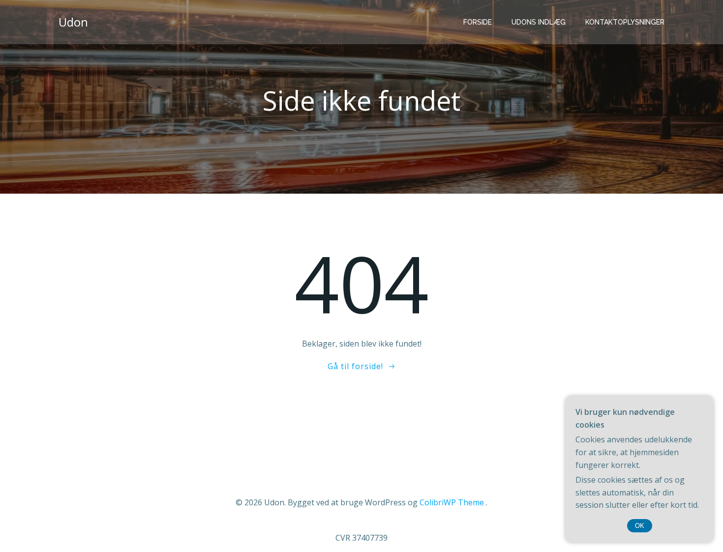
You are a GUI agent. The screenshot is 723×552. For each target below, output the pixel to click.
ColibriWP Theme (452, 502)
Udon (73, 22)
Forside (477, 22)
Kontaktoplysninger (624, 22)
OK (639, 525)
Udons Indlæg (539, 22)
